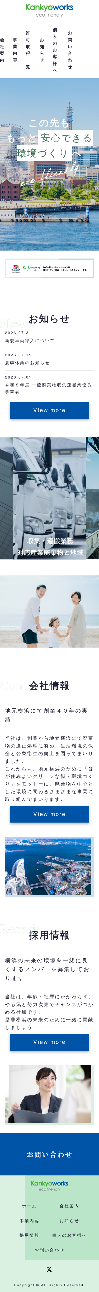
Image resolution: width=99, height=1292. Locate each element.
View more (49, 410)
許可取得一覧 (28, 50)
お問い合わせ (70, 50)
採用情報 (30, 1235)
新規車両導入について (30, 341)
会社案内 (2, 50)
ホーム (29, 1206)
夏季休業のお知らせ (27, 363)
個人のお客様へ (55, 50)
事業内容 (15, 50)
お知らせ (42, 50)
